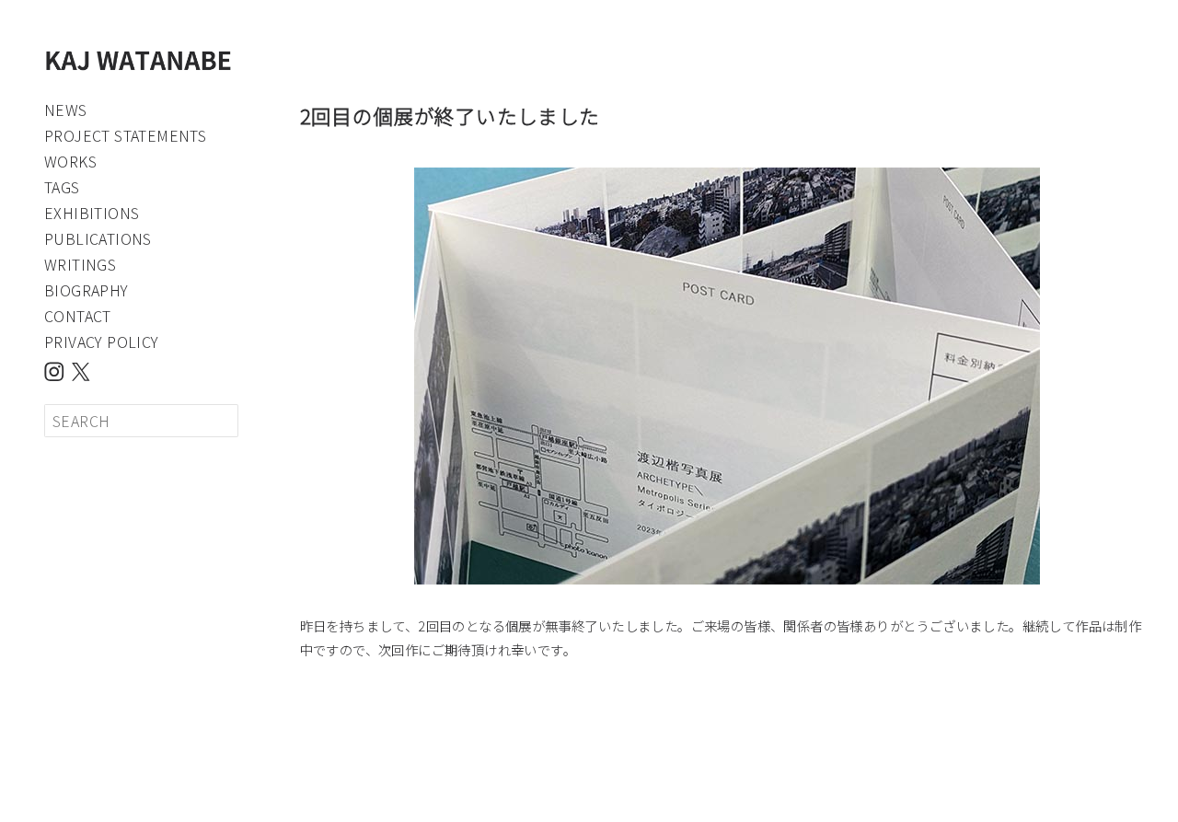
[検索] (221, 420)
